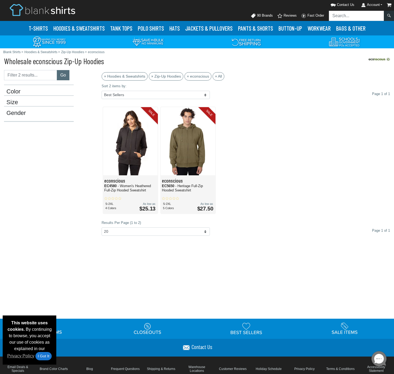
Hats (174, 28)
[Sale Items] (345, 328)
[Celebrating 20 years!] (49, 41)
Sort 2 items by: (114, 86)
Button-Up (290, 28)
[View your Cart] (389, 5)
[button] (335, 4)
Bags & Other (351, 28)
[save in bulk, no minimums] (148, 41)
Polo (151, 28)
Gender (16, 113)
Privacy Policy (20, 356)
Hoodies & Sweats (79, 28)
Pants (255, 28)
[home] (42, 10)
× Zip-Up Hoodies (166, 76)
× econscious (198, 76)
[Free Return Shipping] (246, 41)
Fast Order (315, 15)
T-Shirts (38, 28)
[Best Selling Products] (246, 328)
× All (218, 76)
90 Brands (264, 15)
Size (12, 102)
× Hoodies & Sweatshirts (124, 76)
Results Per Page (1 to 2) (121, 223)
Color (13, 92)
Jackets (209, 28)
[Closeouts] (148, 328)
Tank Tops (121, 28)
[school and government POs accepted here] (345, 42)
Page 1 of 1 (381, 230)
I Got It (43, 356)
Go (63, 75)
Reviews (290, 15)
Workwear (319, 28)
